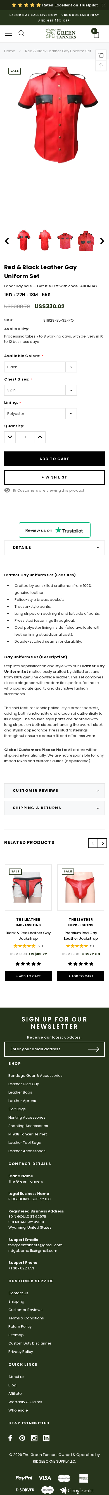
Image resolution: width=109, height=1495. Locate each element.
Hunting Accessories (27, 1117)
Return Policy (20, 1326)
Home (9, 51)
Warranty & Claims (25, 1402)
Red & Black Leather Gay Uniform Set (58, 51)
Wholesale (18, 1410)
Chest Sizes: (18, 379)
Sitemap (16, 1335)
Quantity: (14, 426)
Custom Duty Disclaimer (29, 1343)
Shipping (16, 1301)
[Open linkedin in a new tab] (46, 1438)
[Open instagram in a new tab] (34, 1438)
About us (16, 1376)
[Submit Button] (93, 1049)
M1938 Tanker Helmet (27, 1134)
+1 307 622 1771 (21, 1268)
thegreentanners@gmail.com (35, 1245)
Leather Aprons (22, 1100)
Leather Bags (20, 1092)
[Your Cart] (98, 34)
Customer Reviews (25, 1309)
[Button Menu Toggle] (8, 33)
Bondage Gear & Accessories (35, 1075)
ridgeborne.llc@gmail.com (32, 1250)
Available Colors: (23, 355)
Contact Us (18, 1293)
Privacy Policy (20, 1351)
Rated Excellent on (69, 5)
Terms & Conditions (26, 1318)
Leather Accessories (27, 1151)
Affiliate (15, 1393)
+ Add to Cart (28, 976)
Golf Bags (17, 1109)
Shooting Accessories (28, 1125)
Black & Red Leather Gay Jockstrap (28, 935)
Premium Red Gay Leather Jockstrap (81, 935)
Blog (12, 1385)
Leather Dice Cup (23, 1084)
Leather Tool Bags (24, 1142)
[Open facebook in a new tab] (10, 1438)
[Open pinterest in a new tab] (22, 1438)
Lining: (12, 402)
